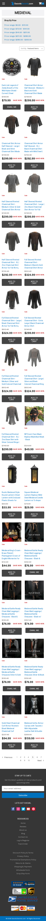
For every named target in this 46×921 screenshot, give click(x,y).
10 (29, 760)
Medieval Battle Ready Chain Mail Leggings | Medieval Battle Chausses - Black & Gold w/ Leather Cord (33, 555)
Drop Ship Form (23, 873)
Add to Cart (34, 108)
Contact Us (23, 837)
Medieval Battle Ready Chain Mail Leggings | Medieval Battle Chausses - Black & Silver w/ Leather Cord (11, 614)
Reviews (23, 826)
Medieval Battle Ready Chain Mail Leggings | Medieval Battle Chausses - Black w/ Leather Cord (33, 614)
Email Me (11, 107)
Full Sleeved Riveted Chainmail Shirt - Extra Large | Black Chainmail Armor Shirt (34, 322)
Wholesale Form (23, 870)
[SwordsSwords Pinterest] (33, 809)
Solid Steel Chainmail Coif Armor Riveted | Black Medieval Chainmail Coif (10, 727)
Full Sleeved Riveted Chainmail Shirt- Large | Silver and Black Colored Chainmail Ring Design (34, 381)
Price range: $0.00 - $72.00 (16, 25)
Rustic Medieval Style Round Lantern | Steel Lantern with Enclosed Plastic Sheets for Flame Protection (11, 497)
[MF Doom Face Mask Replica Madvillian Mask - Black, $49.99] (34, 415)
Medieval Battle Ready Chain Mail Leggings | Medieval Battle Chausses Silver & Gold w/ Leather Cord (11, 672)
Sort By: (24, 48)
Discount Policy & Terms (23, 853)
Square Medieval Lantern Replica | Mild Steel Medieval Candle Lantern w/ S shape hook (33, 497)
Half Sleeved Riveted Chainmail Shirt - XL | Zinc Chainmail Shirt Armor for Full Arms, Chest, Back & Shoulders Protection (10, 266)
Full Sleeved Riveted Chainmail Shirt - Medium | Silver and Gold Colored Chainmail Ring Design (11, 381)
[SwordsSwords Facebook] (13, 809)
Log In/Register (23, 840)
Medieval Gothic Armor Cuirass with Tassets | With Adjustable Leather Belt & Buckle (33, 727)
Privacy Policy (23, 856)
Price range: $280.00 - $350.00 (18, 40)
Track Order (23, 844)
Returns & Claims (23, 863)
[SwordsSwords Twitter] (23, 809)
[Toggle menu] (3, 3)
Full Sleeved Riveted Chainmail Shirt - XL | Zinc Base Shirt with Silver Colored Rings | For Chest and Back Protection (10, 441)
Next (39, 760)
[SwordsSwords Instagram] (18, 809)
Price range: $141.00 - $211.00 (17, 32)
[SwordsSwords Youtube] (28, 809)
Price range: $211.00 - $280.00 (17, 36)
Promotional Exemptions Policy (23, 860)
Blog (23, 833)
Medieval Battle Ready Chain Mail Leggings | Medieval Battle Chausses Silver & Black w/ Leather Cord (34, 672)
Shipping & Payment (23, 867)
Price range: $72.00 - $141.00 (17, 29)
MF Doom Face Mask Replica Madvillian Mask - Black (34, 437)
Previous (8, 757)
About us (23, 830)
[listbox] (35, 48)
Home (23, 823)
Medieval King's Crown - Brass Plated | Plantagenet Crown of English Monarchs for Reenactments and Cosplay (11, 557)
